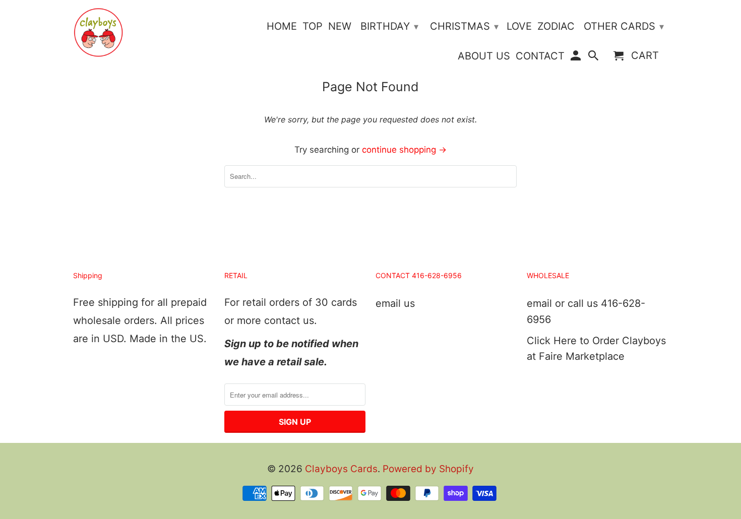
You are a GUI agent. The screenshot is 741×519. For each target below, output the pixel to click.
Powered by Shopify (428, 469)
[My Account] (576, 58)
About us (484, 56)
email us (395, 303)
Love (519, 26)
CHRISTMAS (464, 26)
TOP (312, 26)
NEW (339, 26)
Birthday (389, 26)
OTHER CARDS (624, 26)
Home (282, 26)
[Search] (594, 58)
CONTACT (540, 56)
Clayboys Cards (341, 469)
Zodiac (556, 26)
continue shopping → (404, 150)
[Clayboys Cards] (98, 32)
